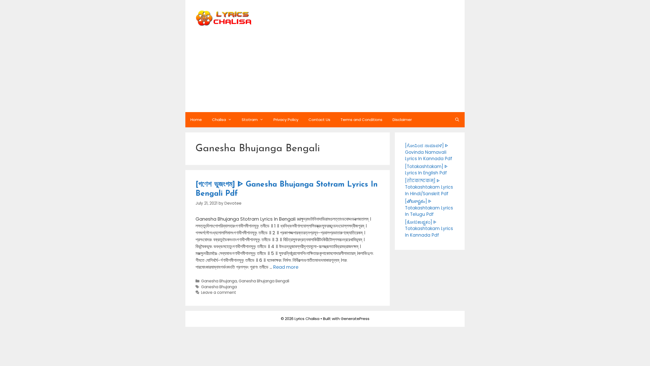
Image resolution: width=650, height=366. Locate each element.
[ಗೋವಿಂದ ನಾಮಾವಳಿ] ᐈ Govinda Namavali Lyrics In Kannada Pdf (428, 152)
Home (196, 119)
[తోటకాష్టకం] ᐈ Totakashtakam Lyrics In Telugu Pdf (429, 207)
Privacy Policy (285, 119)
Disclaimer (402, 119)
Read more (285, 267)
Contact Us (319, 119)
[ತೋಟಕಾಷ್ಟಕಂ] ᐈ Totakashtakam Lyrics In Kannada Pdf (429, 228)
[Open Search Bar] (457, 119)
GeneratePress (355, 318)
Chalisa (219, 119)
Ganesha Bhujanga (219, 281)
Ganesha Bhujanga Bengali (264, 281)
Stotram (250, 119)
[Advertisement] (325, 74)
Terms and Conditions (361, 119)
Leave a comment (218, 292)
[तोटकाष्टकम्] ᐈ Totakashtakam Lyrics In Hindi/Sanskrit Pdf (429, 187)
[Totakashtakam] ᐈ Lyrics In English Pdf (426, 169)
